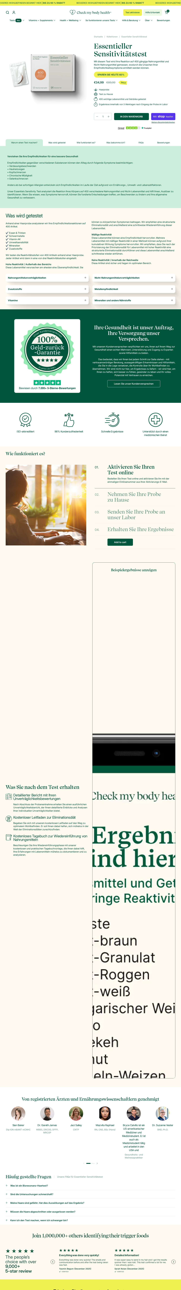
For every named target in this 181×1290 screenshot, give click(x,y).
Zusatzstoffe (15, 289)
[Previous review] (53, 1262)
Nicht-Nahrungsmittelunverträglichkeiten (117, 277)
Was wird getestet (57, 142)
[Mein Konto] (14, 12)
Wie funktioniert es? (86, 142)
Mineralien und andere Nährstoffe (113, 300)
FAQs (141, 142)
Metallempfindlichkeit (106, 289)
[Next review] (173, 1262)
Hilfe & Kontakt (152, 12)
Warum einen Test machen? (24, 142)
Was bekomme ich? (115, 142)
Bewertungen (163, 142)
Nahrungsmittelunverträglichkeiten (27, 277)
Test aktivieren (132, 12)
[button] (7, 12)
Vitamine (13, 300)
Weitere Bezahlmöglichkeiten (163, 122)
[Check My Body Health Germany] (90, 12)
